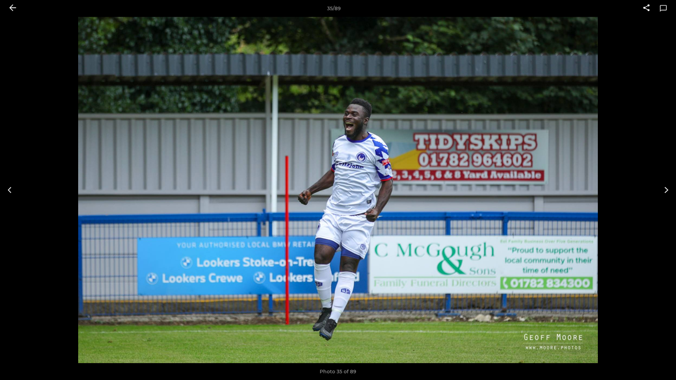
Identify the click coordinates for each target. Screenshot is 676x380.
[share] (646, 8)
